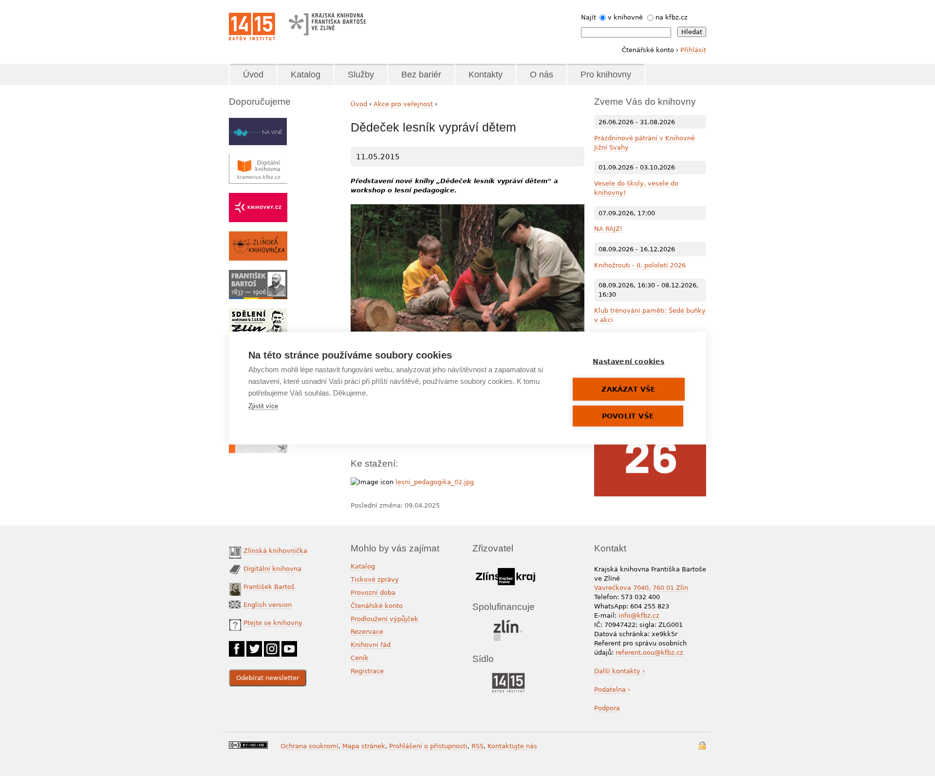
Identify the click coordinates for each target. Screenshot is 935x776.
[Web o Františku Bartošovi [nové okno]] (258, 274)
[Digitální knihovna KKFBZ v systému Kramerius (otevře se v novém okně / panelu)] (258, 159)
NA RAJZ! (608, 228)
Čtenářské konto (377, 605)
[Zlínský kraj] (505, 566)
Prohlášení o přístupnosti (428, 746)
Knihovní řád (371, 644)
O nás (541, 74)
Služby (361, 74)
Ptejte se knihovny (272, 622)
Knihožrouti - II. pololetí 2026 (640, 265)
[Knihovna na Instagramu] (272, 645)
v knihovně (625, 17)
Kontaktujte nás (512, 746)
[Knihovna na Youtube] (289, 645)
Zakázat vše (628, 389)
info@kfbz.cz (638, 615)
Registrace (367, 671)
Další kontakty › (619, 671)
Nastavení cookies (628, 361)
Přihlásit (693, 50)
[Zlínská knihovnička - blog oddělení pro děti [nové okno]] (258, 236)
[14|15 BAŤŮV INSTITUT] (508, 675)
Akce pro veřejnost (403, 104)
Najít (588, 17)
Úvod (253, 74)
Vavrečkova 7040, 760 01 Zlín (641, 587)
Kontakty (485, 74)
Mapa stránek (363, 746)
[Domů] (252, 26)
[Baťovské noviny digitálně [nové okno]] (258, 313)
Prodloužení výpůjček (384, 619)
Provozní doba (373, 592)
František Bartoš (269, 586)
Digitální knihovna (272, 568)
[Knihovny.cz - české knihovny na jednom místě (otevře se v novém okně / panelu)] (258, 197)
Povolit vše (628, 415)
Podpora (608, 708)
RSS (477, 746)
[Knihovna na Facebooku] (236, 645)
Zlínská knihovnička (275, 550)
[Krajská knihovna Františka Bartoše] (327, 22)
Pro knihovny (605, 74)
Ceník (360, 658)
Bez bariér (421, 74)
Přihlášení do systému (702, 745)
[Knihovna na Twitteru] (254, 645)
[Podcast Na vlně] (258, 122)
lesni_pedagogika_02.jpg (434, 482)
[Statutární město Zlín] (508, 622)
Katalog (305, 74)
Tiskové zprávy (375, 579)
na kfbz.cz (671, 17)
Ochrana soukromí (309, 746)
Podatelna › (612, 689)
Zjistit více (263, 405)
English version (267, 604)
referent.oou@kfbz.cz (649, 652)
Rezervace (367, 631)
